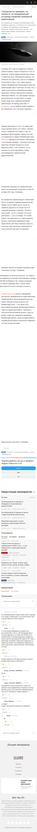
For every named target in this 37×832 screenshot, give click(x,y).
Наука (3, 37)
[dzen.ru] (20, 822)
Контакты (18, 767)
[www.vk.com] (12, 822)
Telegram (18, 468)
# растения (15, 555)
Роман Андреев (9, 701)
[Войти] (35, 2)
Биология (4, 552)
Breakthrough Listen (8, 294)
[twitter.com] (8, 822)
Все (34, 492)
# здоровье (16, 567)
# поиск (32, 37)
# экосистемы (5, 557)
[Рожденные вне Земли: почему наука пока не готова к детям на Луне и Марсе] (33, 565)
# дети (9, 567)
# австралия (11, 580)
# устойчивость (21, 582)
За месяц (21, 537)
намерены (4, 139)
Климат (4, 580)
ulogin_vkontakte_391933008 (13, 670)
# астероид (10, 37)
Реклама (18, 774)
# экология (23, 555)
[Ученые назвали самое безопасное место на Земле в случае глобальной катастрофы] (33, 575)
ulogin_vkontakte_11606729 (12, 683)
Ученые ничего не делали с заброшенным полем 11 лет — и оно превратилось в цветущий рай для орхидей (14, 547)
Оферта (18, 764)
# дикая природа (6, 555)
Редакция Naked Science (18, 7)
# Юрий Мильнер (6, 39)
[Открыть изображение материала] (18, 52)
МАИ (5, 567)
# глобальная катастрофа (8, 582)
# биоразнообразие (14, 552)
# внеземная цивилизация (21, 37)
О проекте (18, 771)
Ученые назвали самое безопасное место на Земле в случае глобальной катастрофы (14, 575)
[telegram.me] (24, 822)
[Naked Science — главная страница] (9, 2)
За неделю (13, 537)
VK (18, 476)
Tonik (6, 628)
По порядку (15, 591)
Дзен (18, 472)
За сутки (4, 537)
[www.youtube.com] (16, 822)
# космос (23, 567)
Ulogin (8, 715)
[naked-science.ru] (28, 822)
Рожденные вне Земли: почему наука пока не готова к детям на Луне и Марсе (15, 564)
